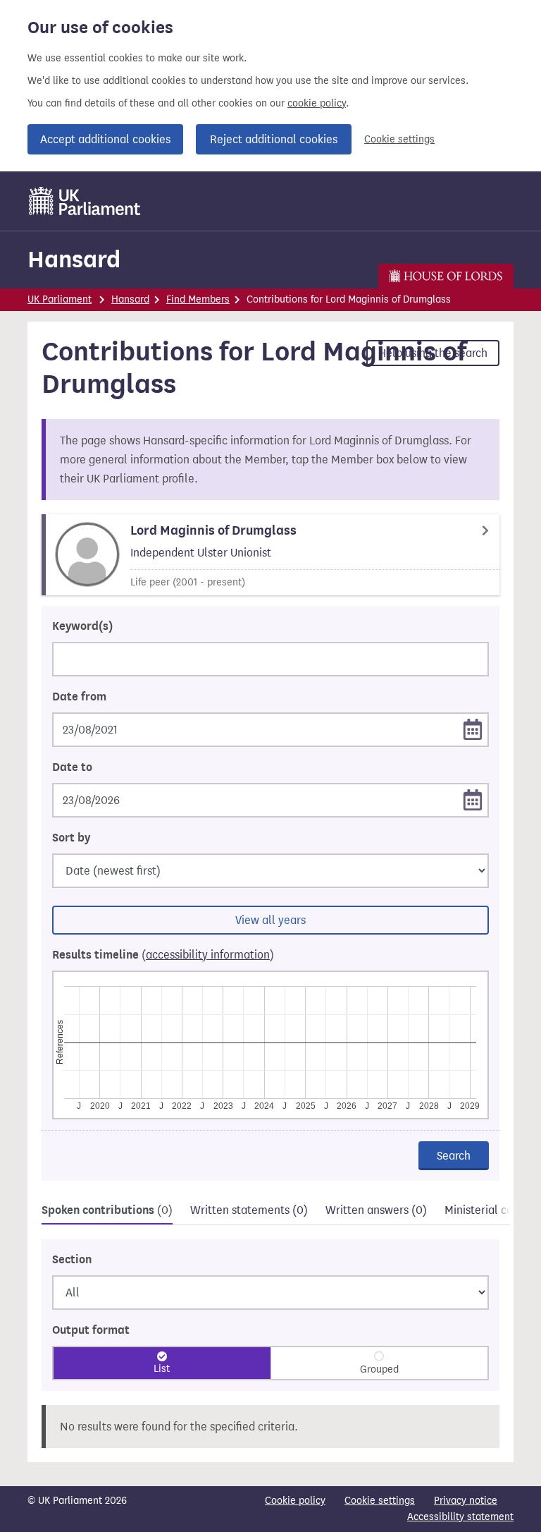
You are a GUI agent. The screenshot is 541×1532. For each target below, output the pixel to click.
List (162, 1369)
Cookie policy (295, 1501)
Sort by (71, 838)
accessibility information (208, 954)
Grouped (379, 1369)
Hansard (73, 259)
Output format (91, 1330)
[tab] (107, 1212)
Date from (79, 697)
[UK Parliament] (84, 201)
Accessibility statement (460, 1517)
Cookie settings (399, 139)
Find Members (198, 299)
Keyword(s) (82, 626)
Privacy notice (465, 1501)
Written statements (249, 1210)
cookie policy (316, 103)
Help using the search (432, 353)
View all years (270, 920)
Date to (72, 767)
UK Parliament (59, 299)
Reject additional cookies (273, 139)
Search (454, 1155)
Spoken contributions (107, 1210)
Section (72, 1260)
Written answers (376, 1210)
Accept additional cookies (105, 139)
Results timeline (163, 955)
